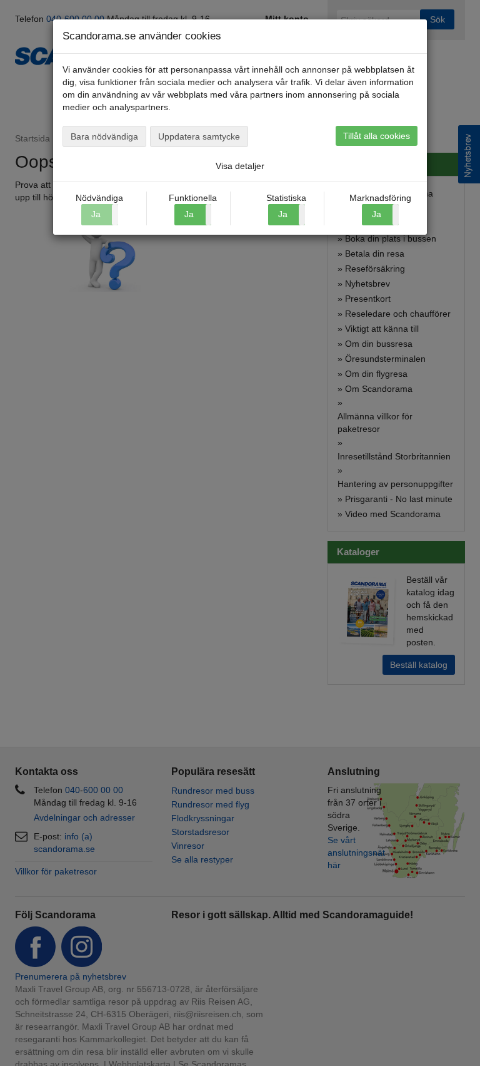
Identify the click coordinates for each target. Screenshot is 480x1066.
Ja (189, 214)
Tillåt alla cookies (376, 136)
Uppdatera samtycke (199, 136)
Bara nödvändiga (104, 136)
